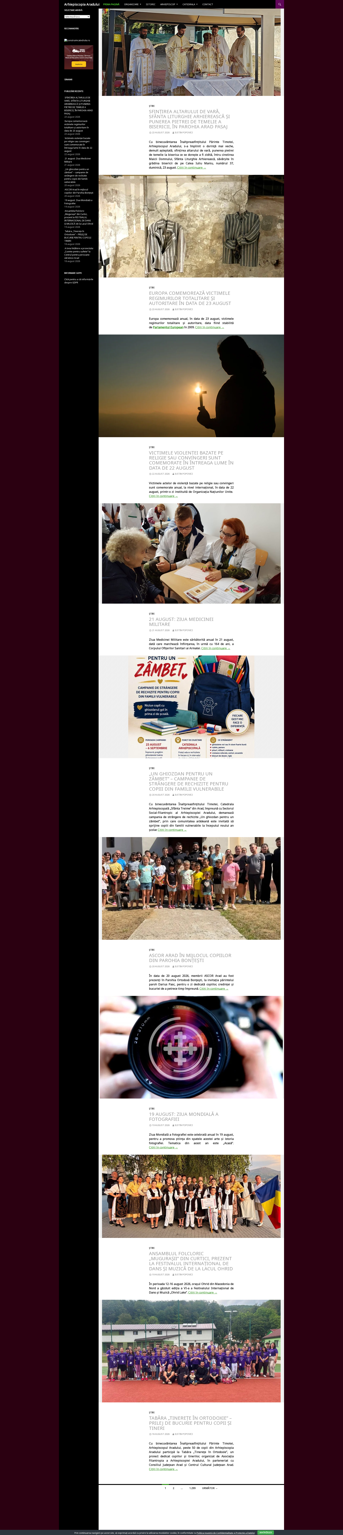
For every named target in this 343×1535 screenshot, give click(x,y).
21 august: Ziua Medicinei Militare (181, 621)
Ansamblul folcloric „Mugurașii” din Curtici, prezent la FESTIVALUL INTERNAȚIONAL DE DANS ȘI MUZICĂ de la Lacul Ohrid (191, 1261)
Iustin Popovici (184, 132)
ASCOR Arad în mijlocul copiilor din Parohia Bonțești (190, 957)
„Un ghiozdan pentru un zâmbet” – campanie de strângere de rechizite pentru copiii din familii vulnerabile (188, 781)
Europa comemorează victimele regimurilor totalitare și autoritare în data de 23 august (190, 298)
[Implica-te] (78, 57)
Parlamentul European (168, 327)
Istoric (150, 4)
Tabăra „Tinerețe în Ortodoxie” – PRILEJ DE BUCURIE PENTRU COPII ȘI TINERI (190, 1423)
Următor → (210, 1488)
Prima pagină (111, 4)
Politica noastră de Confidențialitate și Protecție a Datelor (226, 1532)
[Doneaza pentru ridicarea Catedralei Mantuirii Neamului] (77, 40)
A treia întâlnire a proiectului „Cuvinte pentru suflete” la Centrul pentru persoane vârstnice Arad (78, 253)
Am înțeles (266, 1532)
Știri (151, 105)
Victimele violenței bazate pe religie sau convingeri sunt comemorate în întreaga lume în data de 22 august (191, 460)
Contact (207, 4)
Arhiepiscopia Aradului (82, 4)
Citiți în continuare (191, 167)
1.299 (192, 1488)
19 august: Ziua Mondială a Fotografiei (183, 1116)
